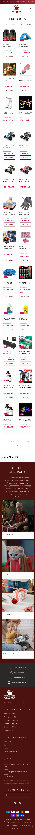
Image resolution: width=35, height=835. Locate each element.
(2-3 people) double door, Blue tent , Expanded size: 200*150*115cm (24, 45)
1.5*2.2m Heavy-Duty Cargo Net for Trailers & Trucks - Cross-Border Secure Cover (25, 352)
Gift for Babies (9, 654)
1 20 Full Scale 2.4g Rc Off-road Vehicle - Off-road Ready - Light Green (9, 180)
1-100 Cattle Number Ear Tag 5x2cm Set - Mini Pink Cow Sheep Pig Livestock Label (25, 247)
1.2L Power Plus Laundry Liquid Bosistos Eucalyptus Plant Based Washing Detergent (9, 319)
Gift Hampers (9, 730)
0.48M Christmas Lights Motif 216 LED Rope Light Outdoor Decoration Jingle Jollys (25, 113)
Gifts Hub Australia (16, 819)
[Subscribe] (29, 795)
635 (28, 441)
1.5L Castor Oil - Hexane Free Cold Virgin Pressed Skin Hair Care (9, 386)
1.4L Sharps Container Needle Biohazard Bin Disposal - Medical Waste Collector (24, 319)
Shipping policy (25, 825)
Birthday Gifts (9, 714)
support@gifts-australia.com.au (16, 772)
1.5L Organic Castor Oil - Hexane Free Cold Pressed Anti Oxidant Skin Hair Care (8, 420)
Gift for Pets (8, 574)
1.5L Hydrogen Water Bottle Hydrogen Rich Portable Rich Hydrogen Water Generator (25, 386)
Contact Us (8, 745)
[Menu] (4, 9)
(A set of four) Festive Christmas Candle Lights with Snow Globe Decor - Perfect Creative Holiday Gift (8, 79)
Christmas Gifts (10, 727)
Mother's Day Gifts (11, 724)
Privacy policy (26, 822)
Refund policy (15, 822)
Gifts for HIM (8, 534)
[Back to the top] (33, 826)
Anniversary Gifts (10, 717)
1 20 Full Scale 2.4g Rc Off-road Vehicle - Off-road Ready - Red (25, 180)
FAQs (6, 748)
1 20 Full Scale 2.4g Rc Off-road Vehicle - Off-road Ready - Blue (9, 147)
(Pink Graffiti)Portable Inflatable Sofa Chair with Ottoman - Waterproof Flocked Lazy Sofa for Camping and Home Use (25, 79)
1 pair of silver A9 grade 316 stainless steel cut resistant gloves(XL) (25, 213)
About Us (7, 742)
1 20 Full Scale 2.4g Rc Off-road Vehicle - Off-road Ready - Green (25, 147)
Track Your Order (10, 751)
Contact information (18, 829)
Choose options (25, 296)
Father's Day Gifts (11, 720)
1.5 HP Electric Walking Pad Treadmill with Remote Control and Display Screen (9, 352)
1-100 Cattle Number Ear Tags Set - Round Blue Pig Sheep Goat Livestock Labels (9, 283)
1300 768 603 (9, 777)
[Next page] (17, 446)
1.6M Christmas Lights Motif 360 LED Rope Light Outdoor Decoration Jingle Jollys (25, 420)
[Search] (25, 9)
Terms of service (12, 825)
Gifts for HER (8, 614)
